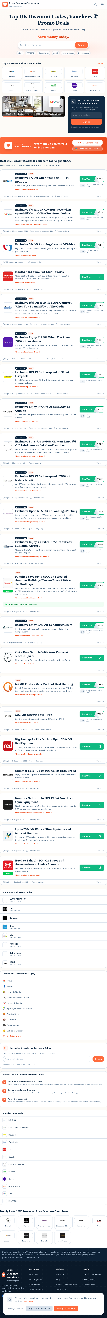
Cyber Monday (36, 1289)
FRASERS (30, 53)
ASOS (55, 53)
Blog (58, 1279)
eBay (20, 53)
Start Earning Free (89, 143)
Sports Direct (68, 53)
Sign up (86, 122)
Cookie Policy (88, 1284)
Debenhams (44, 53)
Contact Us (61, 1289)
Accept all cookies (66, 1308)
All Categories (35, 1279)
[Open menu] (102, 4)
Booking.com (83, 53)
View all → (101, 63)
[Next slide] (61, 106)
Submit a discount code (67, 1284)
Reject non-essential (39, 1308)
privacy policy (31, 1064)
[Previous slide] (6, 106)
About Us (60, 1274)
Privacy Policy (88, 1279)
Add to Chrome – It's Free (89, 149)
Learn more (28, 1301)
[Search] (95, 4)
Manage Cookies (15, 1308)
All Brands (33, 1274)
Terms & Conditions (91, 1274)
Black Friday (34, 1284)
